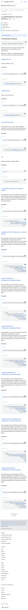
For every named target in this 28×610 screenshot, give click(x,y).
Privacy (6, 603)
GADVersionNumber (9, 83)
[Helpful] (9, 14)
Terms (2, 603)
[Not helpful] (11, 14)
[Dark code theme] (26, 42)
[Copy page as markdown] (14, 19)
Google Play (3, 577)
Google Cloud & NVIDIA (5, 543)
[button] (14, 35)
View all (2, 579)
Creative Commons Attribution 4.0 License (10, 522)
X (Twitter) (3, 557)
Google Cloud (3, 575)
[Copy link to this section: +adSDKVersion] (11, 91)
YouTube (3, 559)
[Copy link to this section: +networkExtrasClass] (15, 122)
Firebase (3, 569)
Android (2, 565)
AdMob (11, 1)
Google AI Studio (4, 571)
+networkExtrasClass (7, 122)
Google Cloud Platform (5, 594)
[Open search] (21, 1)
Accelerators (3, 541)
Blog (2, 549)
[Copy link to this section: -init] (4, 157)
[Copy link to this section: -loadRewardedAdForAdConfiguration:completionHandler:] (22, 374)
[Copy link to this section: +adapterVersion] (12, 59)
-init (2, 157)
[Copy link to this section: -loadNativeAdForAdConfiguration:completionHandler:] (22, 328)
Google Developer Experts (6, 539)
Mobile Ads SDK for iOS (8, 5)
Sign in (25, 1)
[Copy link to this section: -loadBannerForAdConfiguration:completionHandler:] (7, 234)
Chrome (2, 567)
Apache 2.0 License (11, 523)
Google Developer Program (6, 535)
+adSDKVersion (5, 91)
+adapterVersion (6, 59)
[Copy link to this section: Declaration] (8, 67)
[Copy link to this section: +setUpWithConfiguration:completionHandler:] (7, 190)
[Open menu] (2, 1)
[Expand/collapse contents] (8, 23)
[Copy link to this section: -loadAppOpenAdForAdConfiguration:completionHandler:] (22, 470)
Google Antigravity (5, 573)
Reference (5, 11)
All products (3, 598)
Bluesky (2, 551)
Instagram (3, 553)
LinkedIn (2, 555)
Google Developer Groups (6, 537)
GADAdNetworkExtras (18, 149)
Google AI (3, 596)
